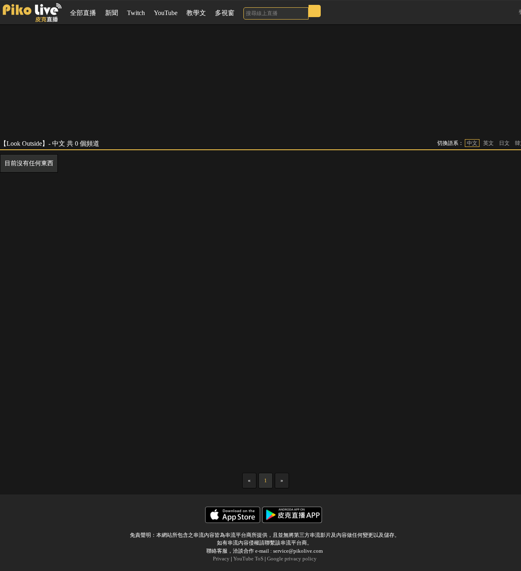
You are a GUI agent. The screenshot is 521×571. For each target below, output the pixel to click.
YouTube (165, 12)
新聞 (111, 12)
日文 (504, 143)
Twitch (136, 12)
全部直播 (83, 12)
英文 (488, 143)
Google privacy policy (292, 559)
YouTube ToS (248, 559)
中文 (472, 143)
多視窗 (224, 12)
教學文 (196, 12)
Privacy (221, 559)
